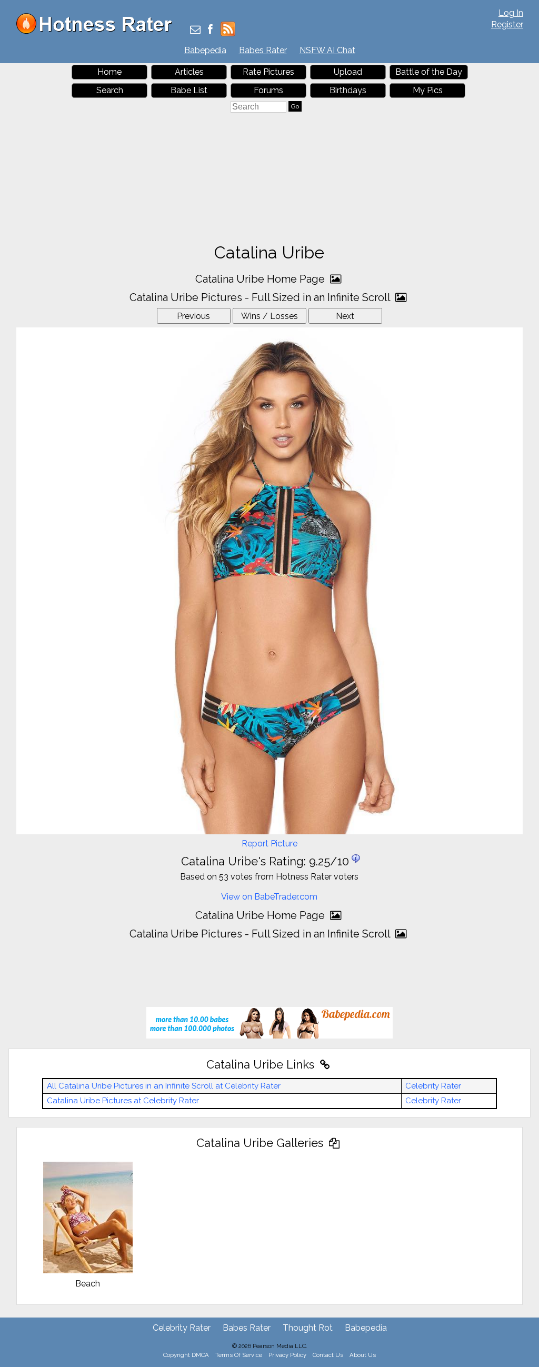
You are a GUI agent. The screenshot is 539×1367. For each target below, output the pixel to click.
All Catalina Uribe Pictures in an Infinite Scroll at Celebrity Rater (164, 1086)
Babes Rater (263, 50)
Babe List (189, 90)
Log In (510, 13)
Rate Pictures (268, 72)
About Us (363, 1355)
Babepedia (205, 50)
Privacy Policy (287, 1355)
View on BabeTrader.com (269, 897)
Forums (268, 90)
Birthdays (348, 90)
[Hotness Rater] (98, 31)
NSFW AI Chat (327, 50)
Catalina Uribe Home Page (261, 279)
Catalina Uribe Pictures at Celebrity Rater (123, 1100)
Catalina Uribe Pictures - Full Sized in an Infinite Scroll (261, 297)
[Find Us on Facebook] (210, 30)
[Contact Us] (195, 30)
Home (109, 72)
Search (109, 90)
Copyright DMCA (186, 1355)
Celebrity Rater (433, 1086)
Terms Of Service (238, 1355)
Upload (348, 72)
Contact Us (328, 1355)
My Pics (428, 90)
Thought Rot (308, 1328)
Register (507, 24)
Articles (189, 72)
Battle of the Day (428, 72)
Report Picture (269, 844)
